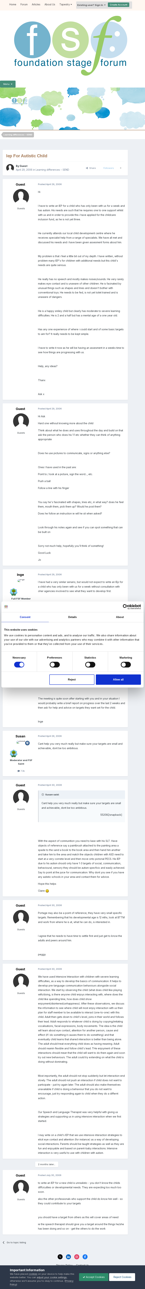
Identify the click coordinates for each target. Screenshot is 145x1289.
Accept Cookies (95, 1277)
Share (92, 168)
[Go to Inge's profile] (21, 587)
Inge (20, 575)
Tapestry (65, 4)
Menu (7, 84)
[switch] (55, 664)
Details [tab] (72, 617)
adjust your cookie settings (52, 1277)
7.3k (22, 770)
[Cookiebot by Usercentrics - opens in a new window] (125, 606)
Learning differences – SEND (52, 169)
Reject (72, 679)
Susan (20, 736)
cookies (33, 1273)
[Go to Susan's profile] (21, 749)
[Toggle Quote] (43, 794)
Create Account (118, 4)
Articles (36, 4)
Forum (24, 4)
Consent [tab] (25, 617)
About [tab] (120, 617)
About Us (50, 4)
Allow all (118, 679)
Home (12, 4)
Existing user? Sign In (90, 5)
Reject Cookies (122, 1277)
